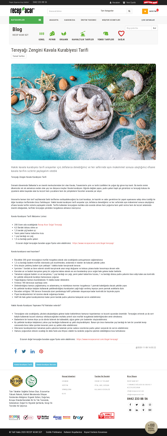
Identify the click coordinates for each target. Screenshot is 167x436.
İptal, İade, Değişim (102, 385)
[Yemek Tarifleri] (106, 34)
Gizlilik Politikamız (54, 432)
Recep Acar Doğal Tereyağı (50, 224)
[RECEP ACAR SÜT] (22, 10)
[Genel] (41, 34)
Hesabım (65, 381)
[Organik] (63, 34)
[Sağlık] (121, 34)
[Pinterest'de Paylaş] (41, 352)
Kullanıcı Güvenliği (102, 389)
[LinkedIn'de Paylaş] (33, 352)
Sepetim (65, 385)
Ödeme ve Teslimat (102, 381)
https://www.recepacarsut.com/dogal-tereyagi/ (93, 243)
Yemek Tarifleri (19, 56)
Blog (64, 394)
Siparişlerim (66, 389)
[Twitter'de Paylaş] (24, 352)
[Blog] (150, 410)
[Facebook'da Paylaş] (15, 352)
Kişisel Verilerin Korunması (95, 432)
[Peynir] (52, 34)
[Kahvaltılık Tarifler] (83, 34)
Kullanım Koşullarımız (73, 432)
